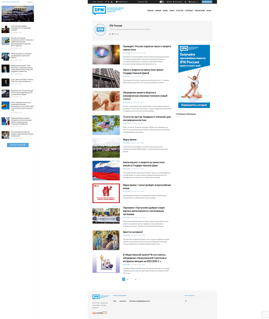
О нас (94, 2)
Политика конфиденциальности (139, 301)
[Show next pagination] (139, 279)
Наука (208, 10)
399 (143, 191)
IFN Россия (126, 53)
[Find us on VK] (111, 2)
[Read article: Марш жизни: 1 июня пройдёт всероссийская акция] (106, 193)
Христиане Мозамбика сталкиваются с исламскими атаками (21, 28)
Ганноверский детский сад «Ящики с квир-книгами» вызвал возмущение (22, 134)
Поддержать (207, 1)
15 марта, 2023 (136, 264)
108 (144, 53)
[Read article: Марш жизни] (106, 148)
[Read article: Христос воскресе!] (106, 240)
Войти (170, 2)
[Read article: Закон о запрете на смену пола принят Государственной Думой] (106, 78)
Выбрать (29, 2)
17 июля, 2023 (136, 76)
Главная (150, 10)
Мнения (158, 10)
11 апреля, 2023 (137, 217)
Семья (171, 10)
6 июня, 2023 (136, 143)
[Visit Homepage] (108, 10)
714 (143, 102)
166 (143, 169)
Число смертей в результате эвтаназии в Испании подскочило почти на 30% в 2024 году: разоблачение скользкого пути (22, 106)
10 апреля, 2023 (137, 235)
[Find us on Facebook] (105, 2)
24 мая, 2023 (135, 191)
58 (144, 217)
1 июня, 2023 (136, 169)
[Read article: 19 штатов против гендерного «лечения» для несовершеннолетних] (106, 125)
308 (143, 143)
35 (144, 235)
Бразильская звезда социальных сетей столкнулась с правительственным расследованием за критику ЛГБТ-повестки (22, 42)
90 (144, 264)
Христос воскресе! (133, 232)
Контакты (100, 2)
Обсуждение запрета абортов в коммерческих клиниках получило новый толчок (145, 95)
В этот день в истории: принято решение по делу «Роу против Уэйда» (15, 14)
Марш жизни (129, 139)
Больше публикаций (18, 145)
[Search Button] (185, 2)
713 (144, 76)
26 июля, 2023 (136, 53)
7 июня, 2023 (136, 123)
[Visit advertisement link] (194, 76)
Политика (189, 10)
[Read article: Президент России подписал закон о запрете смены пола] (106, 54)
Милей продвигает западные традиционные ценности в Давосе (21, 55)
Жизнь (165, 10)
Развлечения (200, 10)
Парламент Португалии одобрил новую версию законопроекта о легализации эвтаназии (144, 211)
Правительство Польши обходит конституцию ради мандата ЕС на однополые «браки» (22, 92)
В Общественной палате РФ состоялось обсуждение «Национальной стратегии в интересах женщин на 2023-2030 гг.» (144, 258)
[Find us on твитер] (108, 2)
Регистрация (178, 2)
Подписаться (122, 1)
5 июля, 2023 (136, 102)
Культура (179, 10)
